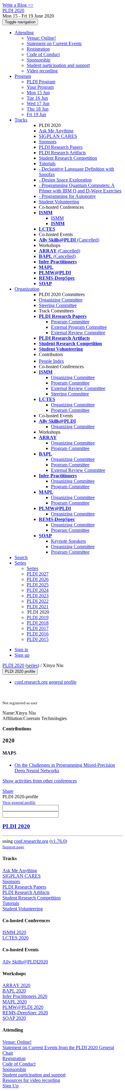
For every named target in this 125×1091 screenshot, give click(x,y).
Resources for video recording (31, 1080)
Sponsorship (38, 59)
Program (23, 76)
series (32, 665)
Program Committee (70, 321)
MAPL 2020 (14, 1001)
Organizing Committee (61, 299)
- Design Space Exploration (65, 179)
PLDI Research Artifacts (62, 152)
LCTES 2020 (15, 937)
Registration (38, 49)
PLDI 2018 (38, 623)
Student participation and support (58, 65)
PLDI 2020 (13, 665)
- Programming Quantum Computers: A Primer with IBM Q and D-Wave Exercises (80, 188)
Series (32, 568)
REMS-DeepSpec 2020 (25, 1012)
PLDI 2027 (38, 573)
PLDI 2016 (38, 633)
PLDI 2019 (38, 617)
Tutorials (47, 163)
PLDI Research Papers (61, 147)
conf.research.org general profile (45, 682)
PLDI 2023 (38, 595)
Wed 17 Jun (38, 103)
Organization (27, 289)
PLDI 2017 (38, 628)
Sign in (21, 649)
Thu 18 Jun (38, 109)
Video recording (42, 70)
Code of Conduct (43, 54)
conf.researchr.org (31, 841)
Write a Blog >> (17, 5)
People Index (51, 361)
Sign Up (10, 1085)
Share (7, 791)
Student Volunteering (59, 201)
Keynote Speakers (68, 541)
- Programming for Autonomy (67, 196)
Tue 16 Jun (37, 98)
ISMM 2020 (14, 932)
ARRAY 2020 (16, 985)
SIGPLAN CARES (58, 136)
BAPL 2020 (14, 990)
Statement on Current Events (54, 43)
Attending (24, 32)
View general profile (18, 802)
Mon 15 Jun (38, 92)
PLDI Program (41, 81)
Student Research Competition (68, 158)
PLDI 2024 (38, 590)
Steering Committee (58, 305)
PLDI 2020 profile (20, 671)
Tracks (21, 119)
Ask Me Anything (56, 130)
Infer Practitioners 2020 (24, 996)
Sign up (22, 655)
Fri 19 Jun (36, 114)
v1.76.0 (58, 841)
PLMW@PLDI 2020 (22, 1007)
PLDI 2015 (38, 639)
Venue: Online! (41, 38)
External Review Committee (78, 332)
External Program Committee (79, 327)
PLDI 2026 (38, 579)
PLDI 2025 (38, 584)
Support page (13, 847)
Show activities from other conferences (39, 780)
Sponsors (47, 141)
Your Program (40, 87)
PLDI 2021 (38, 606)
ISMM (57, 218)
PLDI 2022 (38, 601)
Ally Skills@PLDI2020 (25, 961)
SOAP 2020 (14, 1018)
